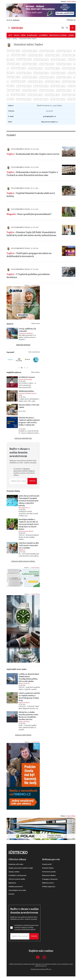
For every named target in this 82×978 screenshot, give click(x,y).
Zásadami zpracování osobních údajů (26, 495)
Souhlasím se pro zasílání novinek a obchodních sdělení (26, 496)
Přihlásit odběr (24, 502)
